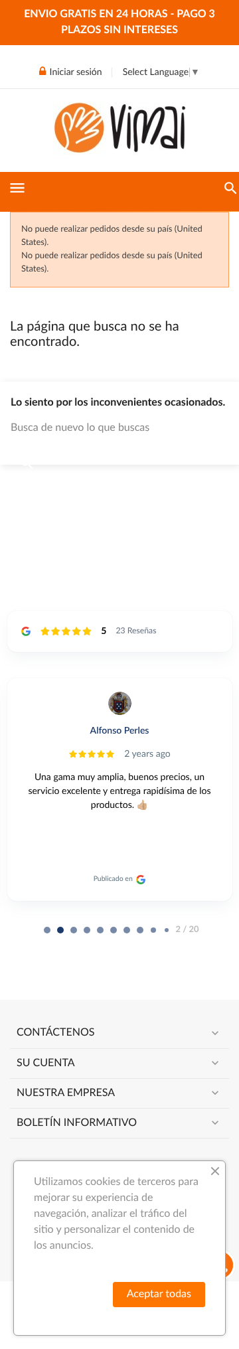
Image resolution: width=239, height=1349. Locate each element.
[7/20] (140, 930)
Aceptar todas (159, 1294)
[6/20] (126, 930)
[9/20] (166, 930)
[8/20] (153, 930)
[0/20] (47, 930)
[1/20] (60, 930)
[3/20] (87, 930)
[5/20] (113, 930)
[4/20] (100, 930)
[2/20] (73, 930)
